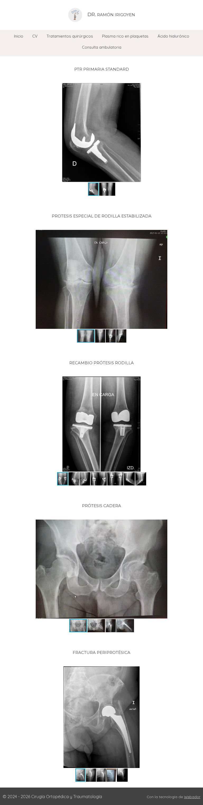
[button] (195, 88)
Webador (192, 796)
